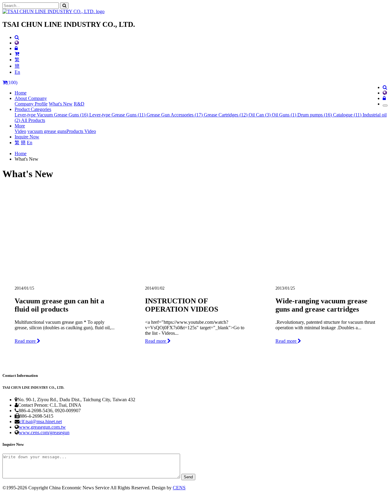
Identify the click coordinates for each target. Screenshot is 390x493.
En (17, 72)
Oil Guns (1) (284, 114)
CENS (179, 487)
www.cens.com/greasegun (44, 432)
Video (20, 131)
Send (188, 477)
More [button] (20, 125)
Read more (26, 341)
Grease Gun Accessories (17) (175, 114)
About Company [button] (31, 98)
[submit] (64, 5)
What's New (61, 103)
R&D (79, 103)
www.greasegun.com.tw (42, 427)
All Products (33, 120)
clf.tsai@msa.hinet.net (41, 421)
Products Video (81, 131)
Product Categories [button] (33, 109)
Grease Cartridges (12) (226, 114)
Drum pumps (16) (315, 114)
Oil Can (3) (260, 114)
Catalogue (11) (348, 114)
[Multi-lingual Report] (17, 42)
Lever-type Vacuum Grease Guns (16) (52, 114)
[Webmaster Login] (16, 48)
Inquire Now (27, 136)
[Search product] (17, 37)
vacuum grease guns (46, 131)
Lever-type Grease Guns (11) (118, 114)
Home (21, 92)
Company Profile (31, 103)
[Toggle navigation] (385, 105)
